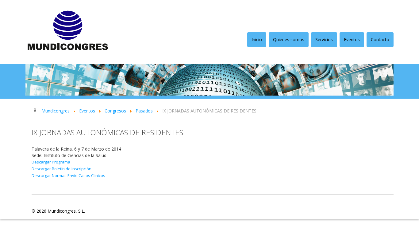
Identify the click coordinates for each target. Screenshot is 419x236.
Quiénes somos (288, 39)
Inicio (257, 39)
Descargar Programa (51, 162)
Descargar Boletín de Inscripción (61, 168)
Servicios (324, 39)
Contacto (380, 39)
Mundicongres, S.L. (66, 211)
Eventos (352, 39)
